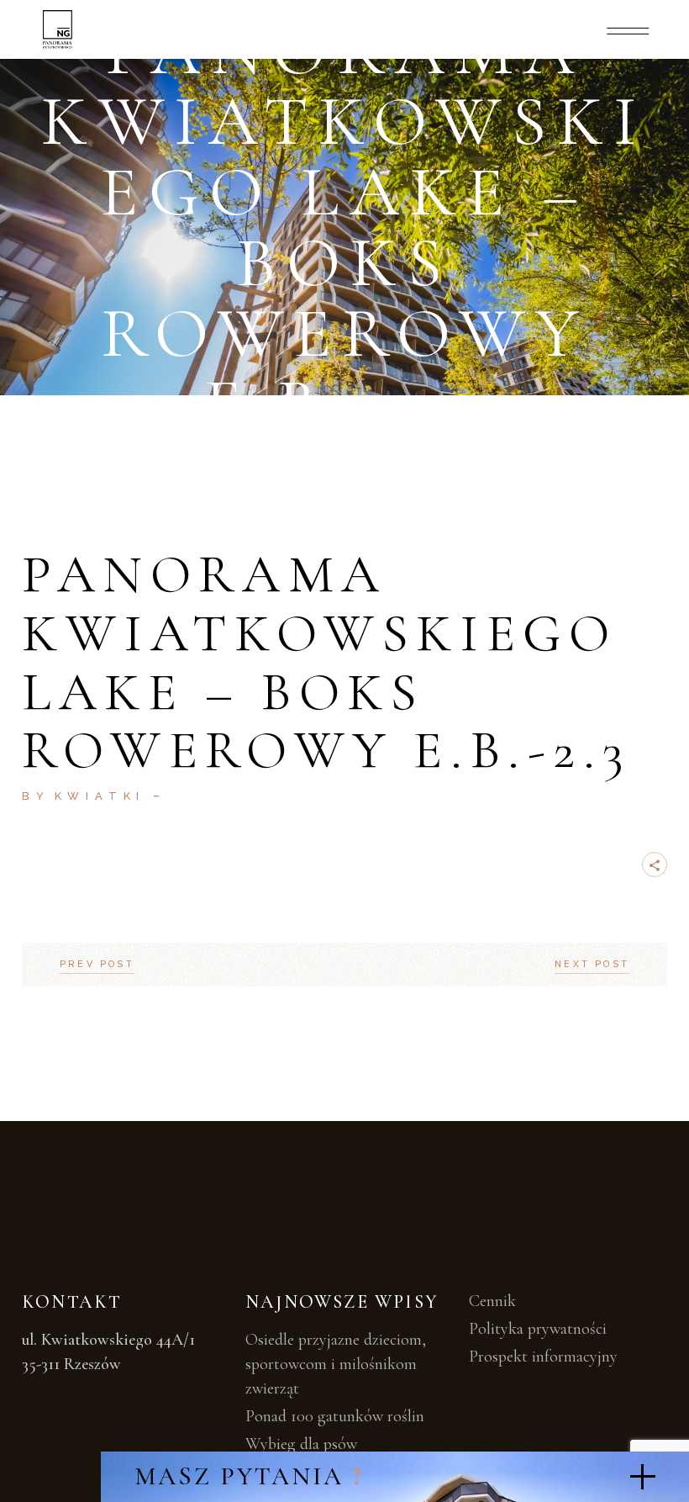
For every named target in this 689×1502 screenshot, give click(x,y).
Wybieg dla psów (301, 1444)
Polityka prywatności (538, 1329)
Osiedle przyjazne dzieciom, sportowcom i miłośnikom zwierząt (335, 1364)
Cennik (492, 1301)
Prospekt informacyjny (543, 1356)
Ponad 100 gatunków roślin (334, 1416)
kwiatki (100, 796)
